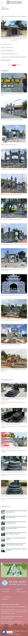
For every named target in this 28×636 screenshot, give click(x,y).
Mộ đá (2, 60)
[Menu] (2, 2)
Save (14, 65)
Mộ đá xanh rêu (6, 591)
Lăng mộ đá (7, 60)
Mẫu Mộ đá (5, 599)
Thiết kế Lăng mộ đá (21, 591)
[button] (4, 632)
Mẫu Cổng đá (3, 7)
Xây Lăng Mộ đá (6, 589)
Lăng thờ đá (19, 589)
